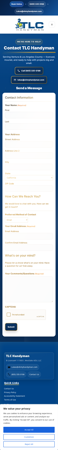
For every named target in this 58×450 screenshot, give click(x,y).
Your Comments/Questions (24, 273)
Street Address (12, 139)
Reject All (29, 444)
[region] (29, 427)
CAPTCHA (10, 306)
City (7, 162)
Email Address (12, 231)
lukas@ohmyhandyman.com (31, 80)
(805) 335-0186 (37, 4)
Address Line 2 (12, 151)
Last (7, 121)
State (7, 173)
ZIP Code (9, 183)
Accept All (29, 429)
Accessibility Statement (14, 396)
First (7, 110)
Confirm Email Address (16, 242)
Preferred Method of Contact (20, 214)
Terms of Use (10, 399)
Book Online (16, 4)
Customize (29, 437)
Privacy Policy (10, 392)
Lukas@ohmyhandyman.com (29, 11)
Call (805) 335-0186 (30, 71)
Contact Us (34, 374)
